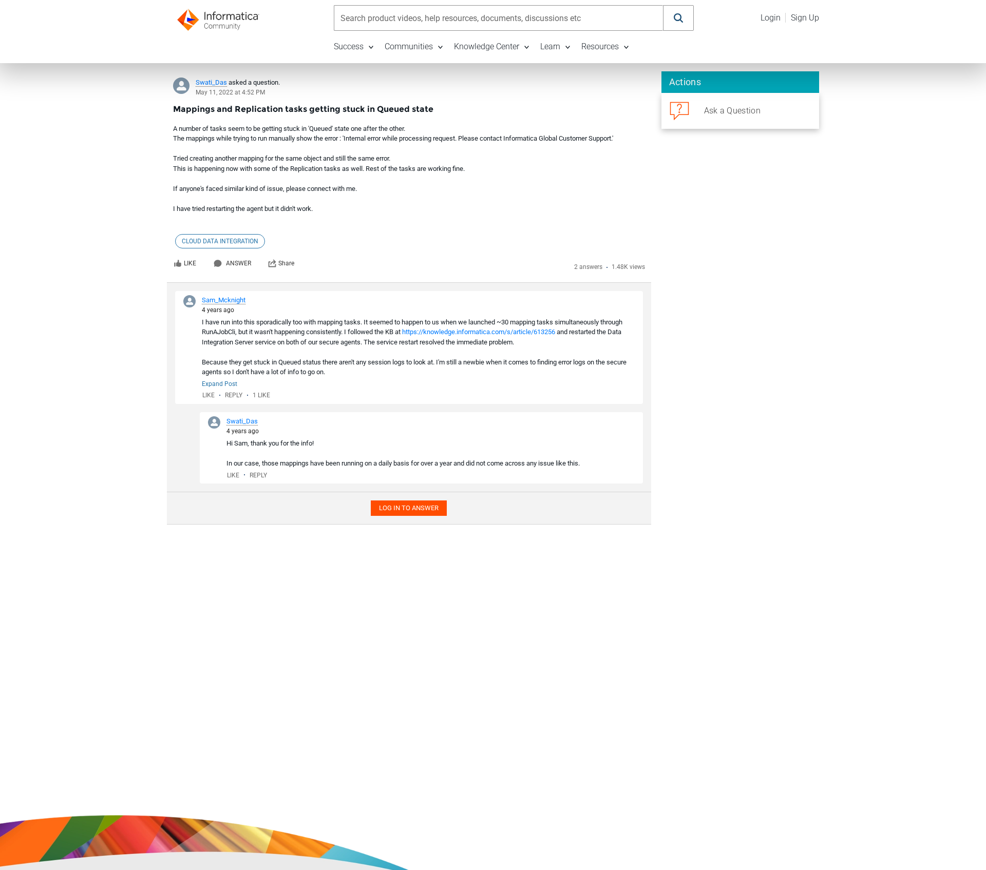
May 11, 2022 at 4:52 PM (230, 92)
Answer (238, 263)
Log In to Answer (409, 508)
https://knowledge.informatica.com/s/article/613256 (478, 332)
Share (286, 263)
